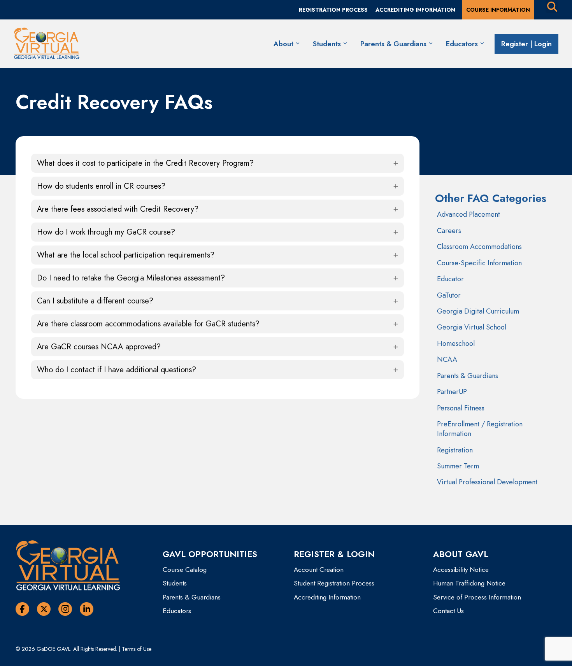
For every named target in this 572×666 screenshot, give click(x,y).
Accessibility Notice (461, 569)
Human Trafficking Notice (469, 583)
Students (328, 44)
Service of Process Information (477, 597)
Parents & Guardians (394, 44)
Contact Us (448, 610)
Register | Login (526, 44)
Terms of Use (136, 649)
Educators (463, 44)
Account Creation (319, 569)
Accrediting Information (327, 597)
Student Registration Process (334, 583)
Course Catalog (185, 569)
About (284, 44)
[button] (217, 163)
